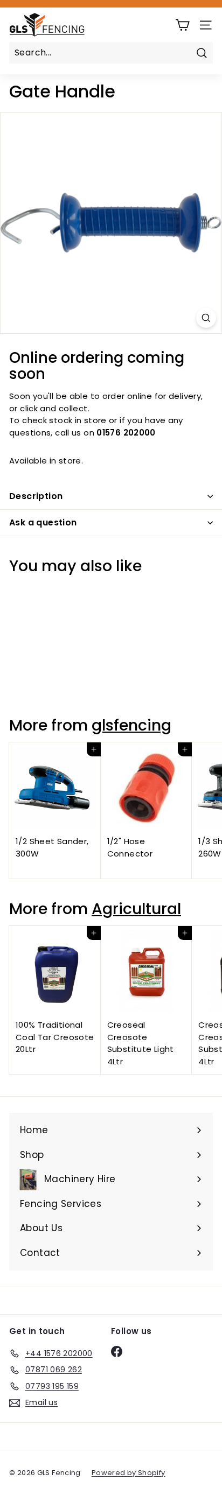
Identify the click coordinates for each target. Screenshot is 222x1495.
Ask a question (43, 522)
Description (36, 496)
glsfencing (131, 725)
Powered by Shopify (128, 1473)
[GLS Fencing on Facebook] (116, 1352)
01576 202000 (126, 432)
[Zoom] (206, 318)
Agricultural (136, 909)
